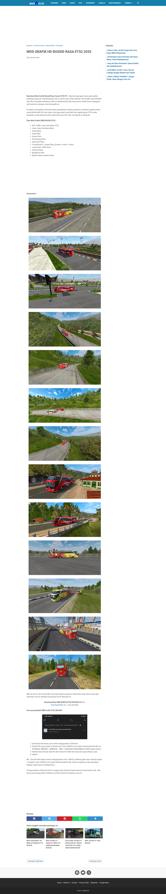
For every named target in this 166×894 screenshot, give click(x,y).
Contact (74, 883)
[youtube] (83, 872)
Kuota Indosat (115, 3)
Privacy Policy (84, 883)
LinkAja (102, 3)
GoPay (72, 3)
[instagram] (89, 872)
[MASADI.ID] (37, 3)
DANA (64, 3)
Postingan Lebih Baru (35, 861)
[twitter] (49, 818)
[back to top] (161, 889)
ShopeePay (90, 3)
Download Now (57, 705)
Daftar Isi (66, 883)
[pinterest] (64, 818)
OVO (80, 3)
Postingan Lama (95, 861)
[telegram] (95, 818)
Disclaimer (94, 883)
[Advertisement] (83, 25)
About (59, 883)
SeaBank (54, 3)
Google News (104, 883)
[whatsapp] (80, 818)
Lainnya (128, 3)
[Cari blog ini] (138, 3)
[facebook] (34, 818)
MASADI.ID (86, 891)
